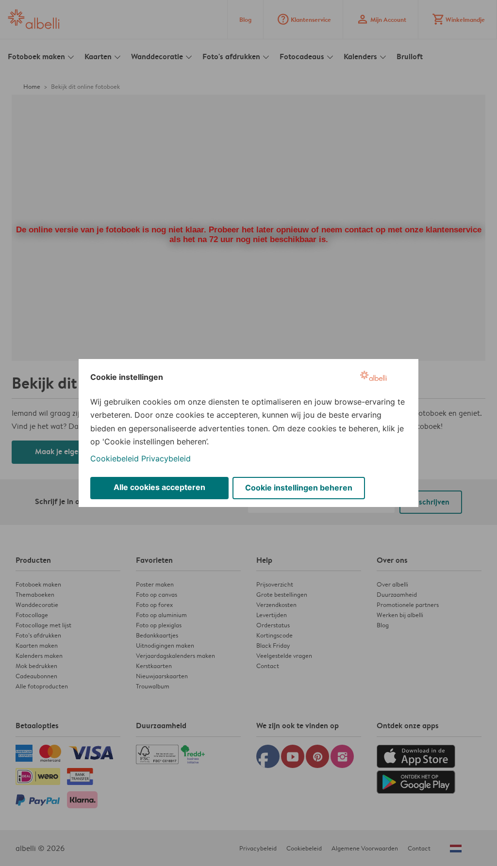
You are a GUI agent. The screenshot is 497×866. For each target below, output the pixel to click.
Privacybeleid (166, 458)
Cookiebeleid (114, 458)
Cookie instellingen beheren (298, 487)
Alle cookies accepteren (159, 487)
